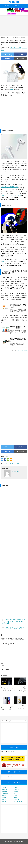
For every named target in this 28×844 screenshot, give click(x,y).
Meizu (4, 799)
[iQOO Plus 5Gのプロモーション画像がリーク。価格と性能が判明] (7, 681)
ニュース (24, 48)
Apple (4, 797)
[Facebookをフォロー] (5, 459)
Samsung (5, 793)
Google (4, 795)
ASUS (16, 797)
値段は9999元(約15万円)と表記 (9, 187)
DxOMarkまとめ (11, 13)
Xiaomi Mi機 (10, 11)
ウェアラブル (15, 463)
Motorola (16, 799)
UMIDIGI (16, 789)
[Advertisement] (14, 25)
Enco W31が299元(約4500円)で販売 (11, 195)
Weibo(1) (19, 350)
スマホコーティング (19, 5)
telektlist (14, 1)
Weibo (11, 89)
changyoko (15, 471)
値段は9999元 (6, 261)
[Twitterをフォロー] (2, 459)
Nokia (4, 801)
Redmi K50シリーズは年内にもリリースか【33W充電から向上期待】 (7, 707)
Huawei (4, 791)
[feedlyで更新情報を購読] (8, 459)
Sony (15, 795)
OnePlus (4, 789)
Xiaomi (4, 787)
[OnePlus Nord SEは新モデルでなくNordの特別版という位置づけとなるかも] (20, 681)
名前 (2, 663)
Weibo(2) (24, 350)
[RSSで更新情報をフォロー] (11, 459)
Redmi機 (17, 11)
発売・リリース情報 (15, 48)
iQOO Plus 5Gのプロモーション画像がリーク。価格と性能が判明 (7, 689)
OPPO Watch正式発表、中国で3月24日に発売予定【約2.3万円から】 (18, 340)
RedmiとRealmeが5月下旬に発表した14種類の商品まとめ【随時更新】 (18, 305)
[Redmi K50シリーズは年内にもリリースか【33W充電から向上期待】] (7, 700)
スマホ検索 (6, 5)
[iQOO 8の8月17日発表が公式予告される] (20, 700)
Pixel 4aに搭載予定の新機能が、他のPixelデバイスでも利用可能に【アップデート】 (14, 621)
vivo (15, 793)
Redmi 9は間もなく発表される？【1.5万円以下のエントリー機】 (15, 628)
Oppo (2, 50)
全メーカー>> (18, 801)
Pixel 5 (15, 9)
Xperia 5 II (21, 9)
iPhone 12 (9, 9)
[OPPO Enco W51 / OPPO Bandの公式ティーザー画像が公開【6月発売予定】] (7, 58)
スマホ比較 (12, 5)
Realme (16, 791)
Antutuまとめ (24, 11)
